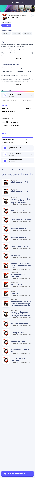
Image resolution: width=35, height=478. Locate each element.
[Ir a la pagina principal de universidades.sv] (17, 2)
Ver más (18, 58)
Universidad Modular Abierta (16, 15)
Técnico (16, 174)
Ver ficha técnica (27, 100)
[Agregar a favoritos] (32, 15)
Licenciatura (6, 25)
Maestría (25, 174)
